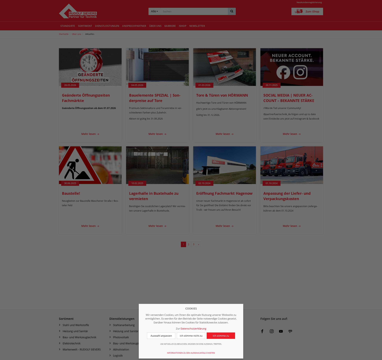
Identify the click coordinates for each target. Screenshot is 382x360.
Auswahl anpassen (161, 335)
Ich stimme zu (221, 335)
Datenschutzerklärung (193, 328)
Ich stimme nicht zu (191, 335)
